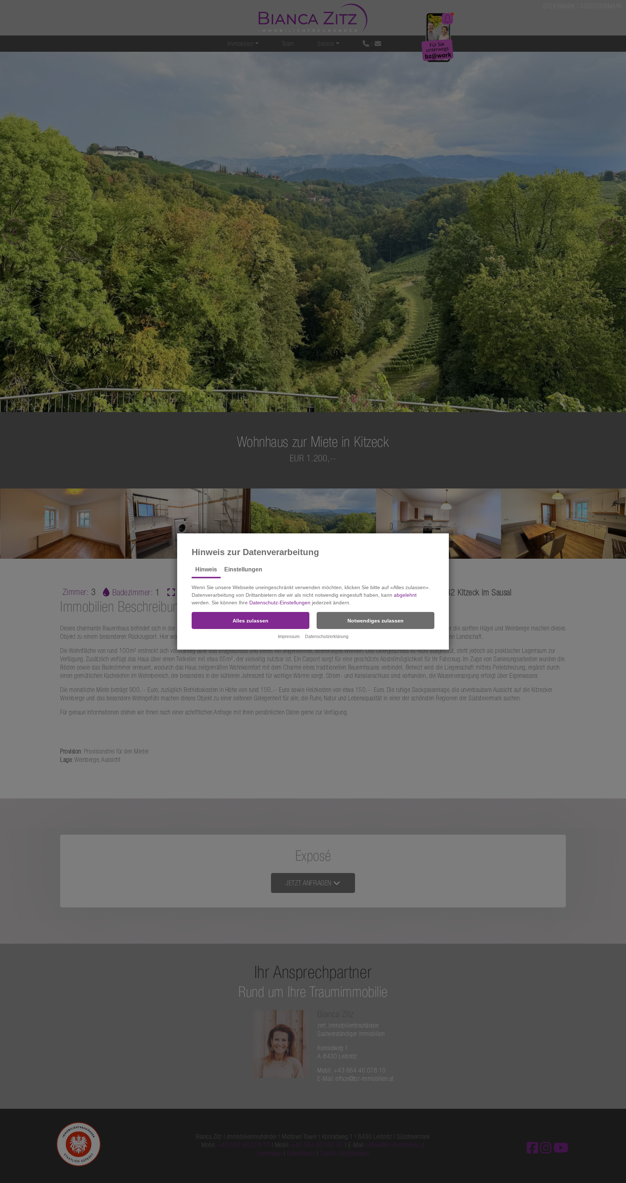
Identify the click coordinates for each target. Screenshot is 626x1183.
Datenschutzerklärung (327, 636)
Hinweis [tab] (206, 569)
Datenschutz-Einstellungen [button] (279, 602)
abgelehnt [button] (405, 595)
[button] (250, 620)
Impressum (289, 636)
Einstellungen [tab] (243, 569)
